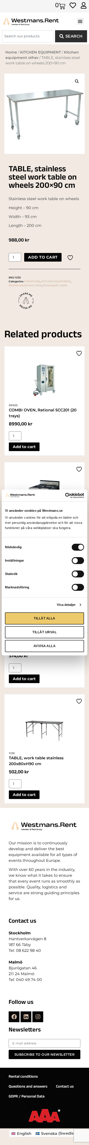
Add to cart (43, 257)
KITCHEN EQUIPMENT (40, 52)
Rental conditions (23, 1077)
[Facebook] (14, 1016)
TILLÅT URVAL (44, 632)
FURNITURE (32, 281)
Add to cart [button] (24, 446)
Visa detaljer (66, 604)
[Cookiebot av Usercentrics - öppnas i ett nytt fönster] (65, 495)
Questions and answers (28, 1087)
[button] (80, 21)
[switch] (78, 560)
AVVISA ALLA (44, 646)
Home (11, 52)
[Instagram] (37, 1016)
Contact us (65, 1087)
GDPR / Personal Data (26, 1097)
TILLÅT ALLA (44, 618)
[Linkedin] (26, 1016)
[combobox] (27, 36)
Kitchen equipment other (25, 285)
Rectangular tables (55, 285)
